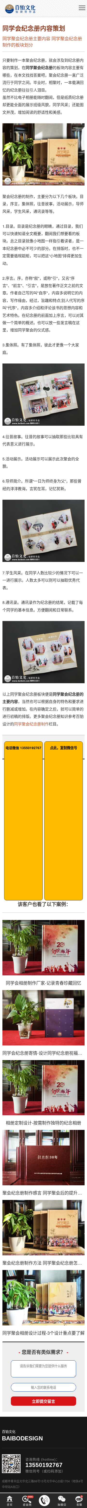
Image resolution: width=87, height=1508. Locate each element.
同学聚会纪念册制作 (31, 724)
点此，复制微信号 (63, 747)
